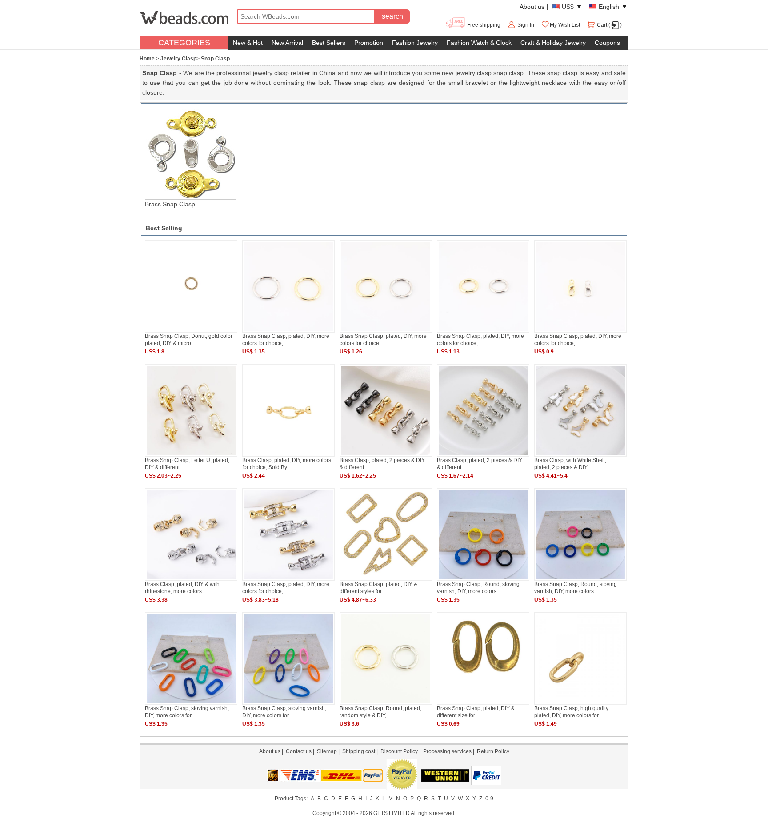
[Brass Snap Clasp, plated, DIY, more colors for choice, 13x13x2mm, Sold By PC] (483, 331)
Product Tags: (291, 798)
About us (532, 6)
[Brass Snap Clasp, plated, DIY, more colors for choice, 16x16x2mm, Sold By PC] (386, 331)
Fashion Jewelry (415, 42)
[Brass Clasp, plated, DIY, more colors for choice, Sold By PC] (288, 455)
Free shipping (483, 25)
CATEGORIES (184, 42)
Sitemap (327, 751)
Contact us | (301, 751)
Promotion (368, 42)
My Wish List (565, 25)
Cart (602, 25)
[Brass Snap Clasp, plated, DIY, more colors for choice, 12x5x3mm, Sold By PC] (580, 331)
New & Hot (248, 42)
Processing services (447, 751)
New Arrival (287, 42)
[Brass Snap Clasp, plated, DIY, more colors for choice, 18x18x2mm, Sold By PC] (288, 331)
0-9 (489, 798)
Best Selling (164, 228)
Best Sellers (328, 42)
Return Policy (493, 751)
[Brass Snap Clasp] (190, 154)
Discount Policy (399, 751)
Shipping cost (358, 751)
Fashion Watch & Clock (479, 42)
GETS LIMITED (391, 813)
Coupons (607, 42)
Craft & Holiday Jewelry (553, 42)
